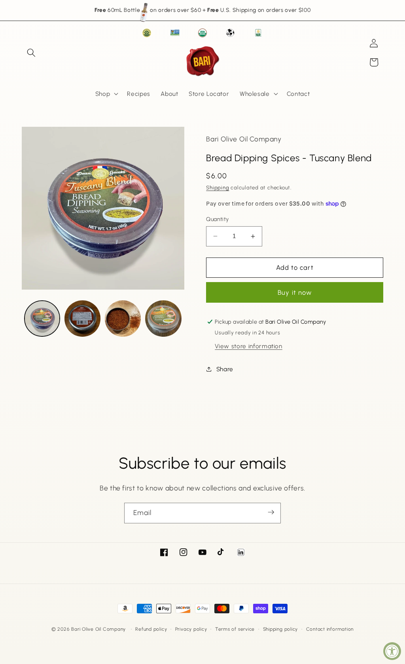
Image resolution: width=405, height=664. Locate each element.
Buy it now (295, 292)
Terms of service (235, 629)
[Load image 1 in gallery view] (42, 318)
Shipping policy (280, 629)
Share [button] (224, 369)
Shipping (217, 187)
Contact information (330, 629)
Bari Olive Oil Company (98, 629)
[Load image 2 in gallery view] (82, 318)
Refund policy (151, 629)
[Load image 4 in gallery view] (163, 318)
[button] (31, 52)
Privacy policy (191, 629)
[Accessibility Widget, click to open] (392, 651)
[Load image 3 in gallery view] (123, 318)
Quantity (217, 219)
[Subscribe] (270, 512)
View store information (248, 346)
